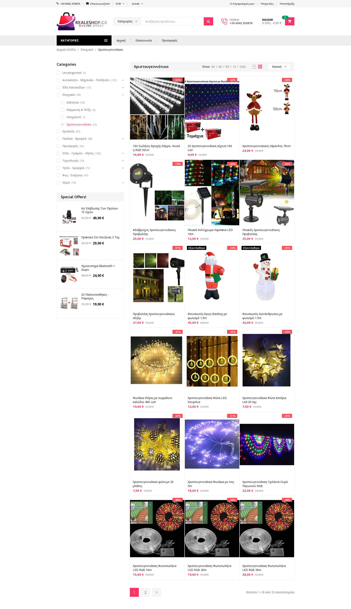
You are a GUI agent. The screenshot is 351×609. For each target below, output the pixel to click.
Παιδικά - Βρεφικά (74, 139)
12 (234, 67)
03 (213, 67)
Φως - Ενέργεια (72, 175)
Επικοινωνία (143, 40)
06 (220, 67)
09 (227, 67)
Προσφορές (169, 40)
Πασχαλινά (73, 117)
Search (208, 21)
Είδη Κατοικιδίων (73, 87)
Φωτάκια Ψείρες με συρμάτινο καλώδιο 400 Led (152, 400)
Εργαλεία (68, 131)
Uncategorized (71, 73)
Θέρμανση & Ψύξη (78, 110)
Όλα (243, 67)
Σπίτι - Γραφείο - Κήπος (78, 153)
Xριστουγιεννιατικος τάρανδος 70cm (266, 146)
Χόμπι (66, 182)
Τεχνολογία (70, 160)
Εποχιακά (87, 49)
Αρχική (121, 40)
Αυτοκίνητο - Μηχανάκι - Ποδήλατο (85, 80)
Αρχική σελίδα (66, 49)
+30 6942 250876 (241, 23)
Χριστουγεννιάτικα (78, 124)
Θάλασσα (72, 102)
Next (156, 592)
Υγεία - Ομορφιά (73, 168)
